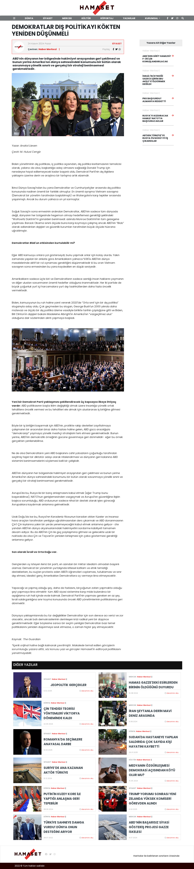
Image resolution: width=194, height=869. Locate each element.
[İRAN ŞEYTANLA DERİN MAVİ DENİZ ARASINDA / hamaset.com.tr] (113, 713)
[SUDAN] (113, 741)
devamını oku (87, 691)
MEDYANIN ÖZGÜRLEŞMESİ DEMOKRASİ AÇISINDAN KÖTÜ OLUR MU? (152, 770)
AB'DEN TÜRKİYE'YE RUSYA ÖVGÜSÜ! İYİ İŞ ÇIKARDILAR (155, 138)
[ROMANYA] (27, 741)
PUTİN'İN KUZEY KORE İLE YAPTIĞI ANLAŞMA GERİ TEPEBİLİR (62, 799)
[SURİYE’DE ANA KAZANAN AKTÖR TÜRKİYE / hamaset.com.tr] (27, 770)
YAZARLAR (129, 18)
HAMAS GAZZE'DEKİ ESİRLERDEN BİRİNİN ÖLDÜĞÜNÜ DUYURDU (153, 684)
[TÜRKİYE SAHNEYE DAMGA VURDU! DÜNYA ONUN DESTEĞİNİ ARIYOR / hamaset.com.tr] (27, 827)
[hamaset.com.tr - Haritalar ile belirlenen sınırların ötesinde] (97, 7)
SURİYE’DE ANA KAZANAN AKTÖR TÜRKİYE (63, 770)
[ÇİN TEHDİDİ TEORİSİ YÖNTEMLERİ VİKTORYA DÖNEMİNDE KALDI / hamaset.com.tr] (27, 713)
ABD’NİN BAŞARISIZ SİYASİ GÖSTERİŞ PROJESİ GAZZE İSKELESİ (149, 827)
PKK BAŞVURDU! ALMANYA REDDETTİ (154, 100)
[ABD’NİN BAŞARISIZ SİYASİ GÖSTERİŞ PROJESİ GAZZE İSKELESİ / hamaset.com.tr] (113, 827)
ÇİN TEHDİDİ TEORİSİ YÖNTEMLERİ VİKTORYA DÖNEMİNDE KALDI (62, 713)
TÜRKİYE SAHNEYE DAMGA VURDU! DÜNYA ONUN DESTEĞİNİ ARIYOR (64, 827)
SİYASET (48, 18)
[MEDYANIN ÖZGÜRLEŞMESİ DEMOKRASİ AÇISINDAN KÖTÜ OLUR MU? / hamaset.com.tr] (113, 770)
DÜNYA (29, 18)
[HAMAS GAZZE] (113, 684)
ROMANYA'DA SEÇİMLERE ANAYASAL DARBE (63, 741)
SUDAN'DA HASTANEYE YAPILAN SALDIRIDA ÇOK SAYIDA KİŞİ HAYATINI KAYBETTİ (153, 742)
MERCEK (67, 18)
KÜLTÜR (86, 18)
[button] (14, 18)
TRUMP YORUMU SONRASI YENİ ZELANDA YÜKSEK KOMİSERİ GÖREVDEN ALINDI (152, 799)
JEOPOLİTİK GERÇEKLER (68, 685)
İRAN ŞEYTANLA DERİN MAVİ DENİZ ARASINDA (150, 713)
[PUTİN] (27, 798)
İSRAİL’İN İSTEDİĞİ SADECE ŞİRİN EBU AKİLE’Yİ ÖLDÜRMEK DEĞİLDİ (153, 80)
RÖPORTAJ (106, 18)
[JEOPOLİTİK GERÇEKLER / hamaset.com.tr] (27, 684)
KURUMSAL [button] (151, 18)
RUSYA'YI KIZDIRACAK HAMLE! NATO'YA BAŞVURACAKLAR (155, 118)
